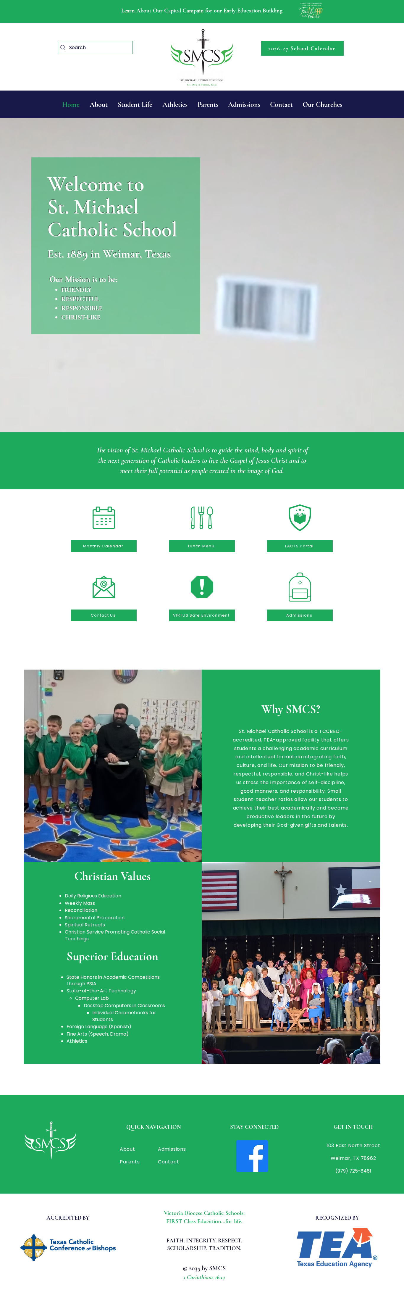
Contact (168, 1161)
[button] (322, 104)
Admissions (172, 1149)
